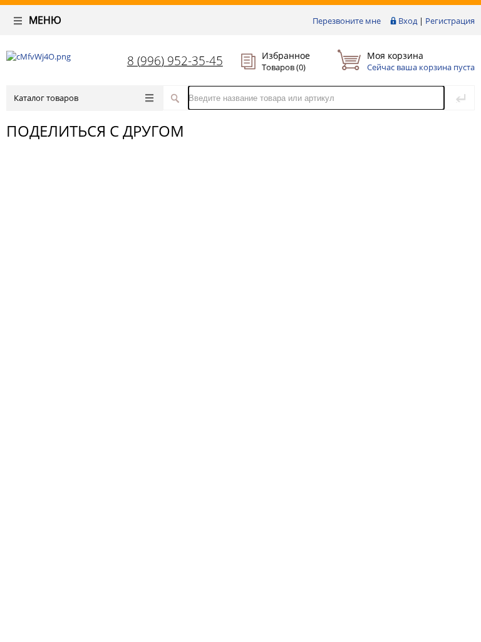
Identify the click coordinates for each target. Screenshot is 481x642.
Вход (407, 20)
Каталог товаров (46, 97)
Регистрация (450, 20)
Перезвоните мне (347, 20)
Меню (43, 20)
